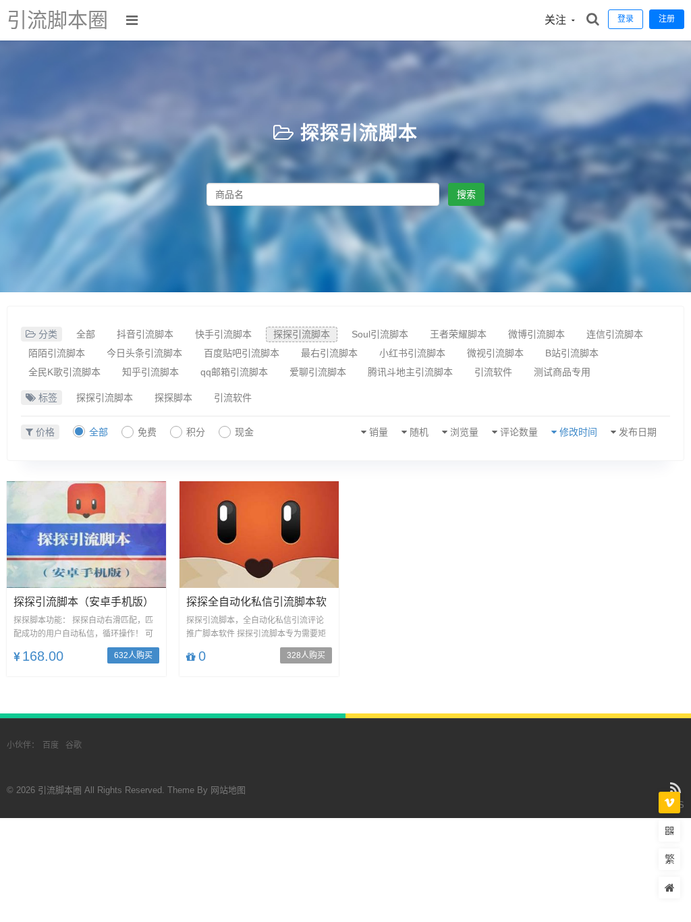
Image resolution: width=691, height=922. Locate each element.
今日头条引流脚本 (144, 353)
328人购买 (306, 655)
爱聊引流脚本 (317, 372)
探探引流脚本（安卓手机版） (83, 601)
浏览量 (464, 432)
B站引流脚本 (572, 353)
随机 (419, 432)
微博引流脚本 (536, 334)
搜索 (466, 194)
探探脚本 (173, 397)
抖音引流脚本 (145, 334)
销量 (378, 432)
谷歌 (73, 745)
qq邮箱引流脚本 (234, 372)
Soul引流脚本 (380, 334)
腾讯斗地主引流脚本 (410, 372)
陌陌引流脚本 (56, 353)
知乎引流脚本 (150, 372)
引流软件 (493, 372)
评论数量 (519, 432)
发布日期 (638, 432)
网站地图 (228, 790)
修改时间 (578, 432)
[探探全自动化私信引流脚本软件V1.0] (259, 534)
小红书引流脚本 (412, 353)
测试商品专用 (562, 372)
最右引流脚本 (329, 353)
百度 (51, 745)
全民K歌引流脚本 (64, 372)
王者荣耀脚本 (458, 334)
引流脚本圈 (57, 20)
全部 (85, 334)
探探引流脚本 (359, 133)
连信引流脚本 (614, 334)
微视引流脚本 (495, 353)
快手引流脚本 (223, 334)
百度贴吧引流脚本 (241, 353)
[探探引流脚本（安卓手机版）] (86, 534)
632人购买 (133, 655)
